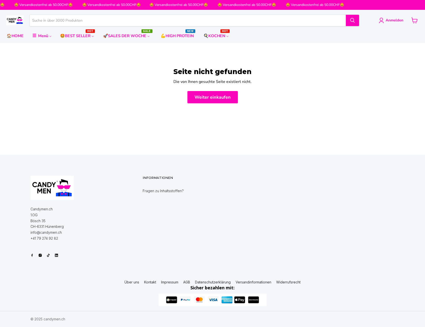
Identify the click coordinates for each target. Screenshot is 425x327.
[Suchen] (352, 20)
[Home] (52, 188)
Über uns (131, 282)
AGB (186, 282)
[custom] (32, 255)
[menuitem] (15, 36)
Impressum (169, 282)
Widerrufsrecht (288, 282)
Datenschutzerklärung (213, 282)
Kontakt (150, 282)
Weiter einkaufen (213, 97)
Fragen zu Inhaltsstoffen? (163, 191)
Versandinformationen (253, 282)
